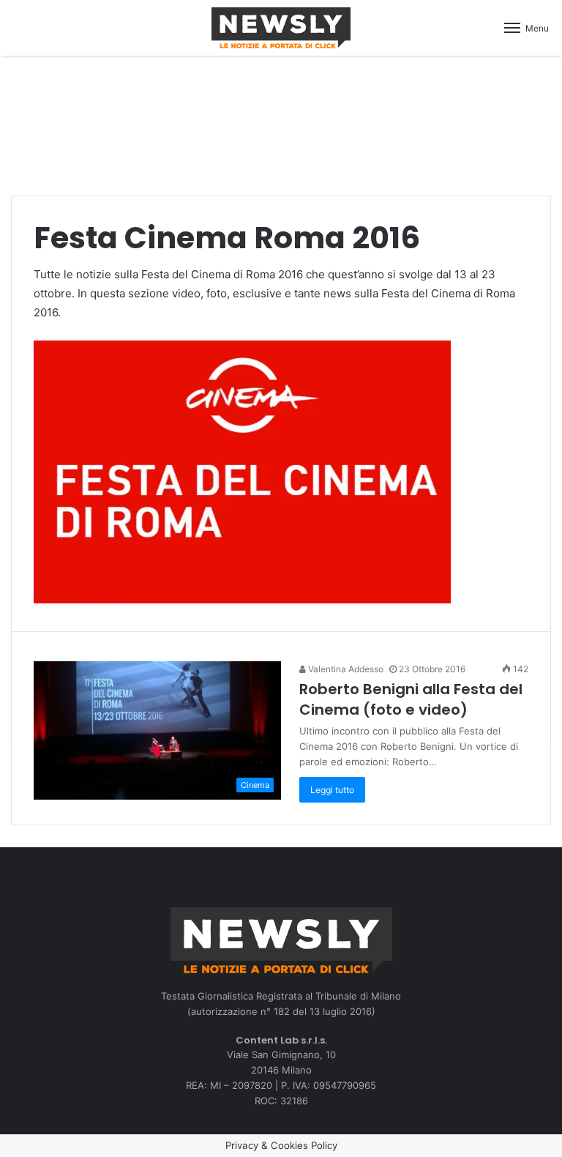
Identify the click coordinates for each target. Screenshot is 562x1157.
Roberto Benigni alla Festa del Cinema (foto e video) (410, 699)
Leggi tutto (332, 789)
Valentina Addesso (344, 668)
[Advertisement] (281, 118)
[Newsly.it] (281, 27)
